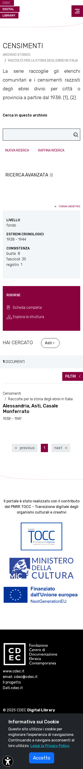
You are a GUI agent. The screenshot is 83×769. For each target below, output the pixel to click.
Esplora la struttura (28, 317)
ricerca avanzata (27, 175)
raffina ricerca (51, 150)
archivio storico (16, 55)
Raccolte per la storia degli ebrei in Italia (43, 61)
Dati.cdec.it (13, 688)
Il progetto (12, 682)
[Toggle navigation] (77, 11)
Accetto (41, 758)
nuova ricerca (17, 150)
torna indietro (69, 206)
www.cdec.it (13, 671)
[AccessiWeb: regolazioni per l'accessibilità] (7, 761)
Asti (48, 343)
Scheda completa (27, 307)
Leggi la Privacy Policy (49, 746)
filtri (71, 376)
